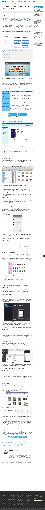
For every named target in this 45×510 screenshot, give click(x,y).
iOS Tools (13, 1)
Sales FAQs (28, 499)
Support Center (29, 503)
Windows (17, 83)
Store (30, 1)
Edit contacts (12, 92)
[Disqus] (17, 477)
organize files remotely (19, 410)
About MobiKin (4, 495)
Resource (25, 1)
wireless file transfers (9, 234)
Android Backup (11, 462)
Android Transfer (21, 497)
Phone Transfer (21, 500)
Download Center (30, 504)
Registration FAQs (30, 497)
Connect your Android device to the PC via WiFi (18, 117)
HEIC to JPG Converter (22, 504)
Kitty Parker (15, 11)
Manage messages (14, 105)
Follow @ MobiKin (29, 11)
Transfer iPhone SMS (11, 500)
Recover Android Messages (12, 496)
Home (3, 462)
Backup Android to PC (11, 504)
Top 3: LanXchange (6, 53)
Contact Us (3, 496)
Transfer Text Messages (12, 499)
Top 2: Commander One (7, 51)
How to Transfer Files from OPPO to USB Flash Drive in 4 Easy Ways (38, 33)
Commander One (9, 161)
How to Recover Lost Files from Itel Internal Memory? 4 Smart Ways (13, 440)
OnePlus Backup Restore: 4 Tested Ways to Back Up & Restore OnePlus (38, 22)
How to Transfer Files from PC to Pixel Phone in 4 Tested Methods (38, 18)
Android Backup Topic (21, 11)
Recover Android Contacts (12, 495)
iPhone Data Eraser (21, 503)
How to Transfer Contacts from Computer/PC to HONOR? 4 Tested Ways (38, 29)
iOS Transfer (20, 499)
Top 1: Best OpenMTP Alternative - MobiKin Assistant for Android (14, 50)
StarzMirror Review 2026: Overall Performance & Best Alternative (37, 37)
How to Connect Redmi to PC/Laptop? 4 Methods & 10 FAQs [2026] (38, 25)
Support (34, 1)
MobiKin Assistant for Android (20, 18)
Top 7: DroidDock (6, 58)
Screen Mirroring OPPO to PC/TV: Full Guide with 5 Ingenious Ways (38, 14)
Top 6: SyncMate (6, 57)
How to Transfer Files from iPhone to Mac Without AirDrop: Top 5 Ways (13, 442)
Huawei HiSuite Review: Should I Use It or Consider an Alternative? (38, 44)
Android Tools (19, 1)
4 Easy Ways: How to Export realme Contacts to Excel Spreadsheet (38, 41)
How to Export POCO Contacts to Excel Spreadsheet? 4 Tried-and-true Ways (38, 11)
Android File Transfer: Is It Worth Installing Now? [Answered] (12, 444)
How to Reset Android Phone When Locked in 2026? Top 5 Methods (13, 445)
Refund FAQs (29, 500)
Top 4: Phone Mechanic (7, 54)
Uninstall (3, 503)
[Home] (6, 1)
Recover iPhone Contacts (12, 498)
